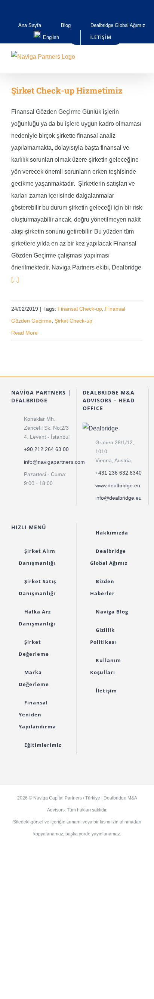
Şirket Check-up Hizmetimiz (67, 90)
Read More (24, 333)
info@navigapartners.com (47, 462)
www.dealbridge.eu (117, 485)
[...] (15, 279)
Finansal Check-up (80, 309)
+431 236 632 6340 (118, 473)
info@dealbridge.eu (118, 498)
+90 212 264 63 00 (46, 449)
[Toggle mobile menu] (140, 62)
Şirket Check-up (73, 321)
